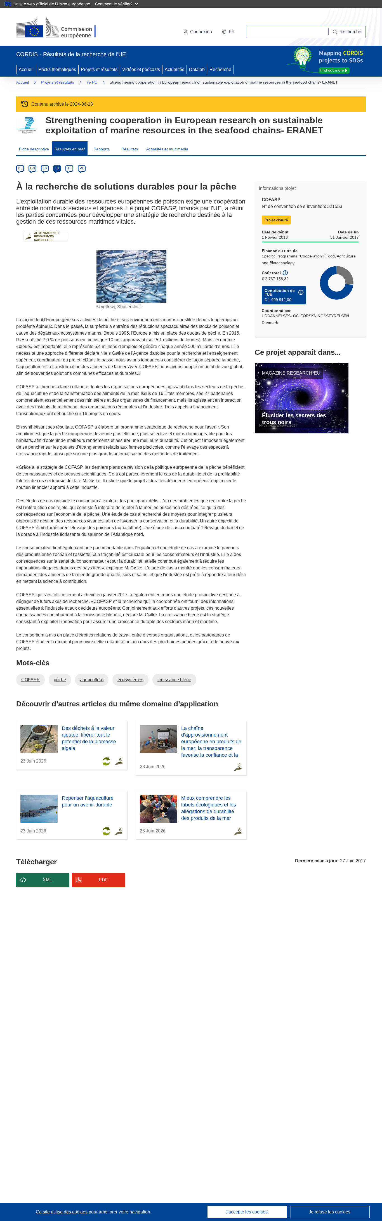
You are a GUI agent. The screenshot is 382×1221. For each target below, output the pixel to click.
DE (20, 168)
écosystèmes (130, 679)
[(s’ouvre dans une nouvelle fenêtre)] (61, 28)
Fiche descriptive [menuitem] (34, 149)
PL (82, 168)
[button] (228, 32)
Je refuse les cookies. (330, 1212)
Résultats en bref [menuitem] (70, 149)
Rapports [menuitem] (101, 149)
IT (69, 168)
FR (57, 168)
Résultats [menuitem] (129, 149)
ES (45, 168)
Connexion (201, 31)
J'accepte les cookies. (247, 1212)
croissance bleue (174, 679)
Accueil (26, 69)
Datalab (197, 69)
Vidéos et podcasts (141, 69)
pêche (60, 679)
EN (32, 168)
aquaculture (91, 679)
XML (47, 879)
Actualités (174, 69)
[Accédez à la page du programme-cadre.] (26, 125)
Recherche (220, 69)
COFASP (30, 679)
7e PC (91, 82)
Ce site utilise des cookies (62, 1212)
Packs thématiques (57, 69)
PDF (103, 879)
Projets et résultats (99, 69)
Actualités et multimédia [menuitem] (167, 149)
